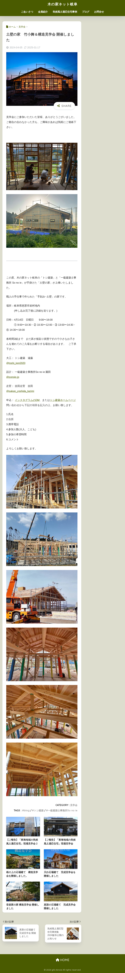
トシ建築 (39, 810)
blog (27, 810)
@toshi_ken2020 (15, 363)
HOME (64, 960)
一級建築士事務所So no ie (62, 810)
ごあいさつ (27, 11)
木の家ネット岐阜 (62, 4)
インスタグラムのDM (27, 400)
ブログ (85, 11)
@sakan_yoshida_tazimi (20, 391)
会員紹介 (43, 11)
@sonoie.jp (12, 377)
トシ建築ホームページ (63, 400)
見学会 (73, 805)
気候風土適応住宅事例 (65, 11)
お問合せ (99, 11)
